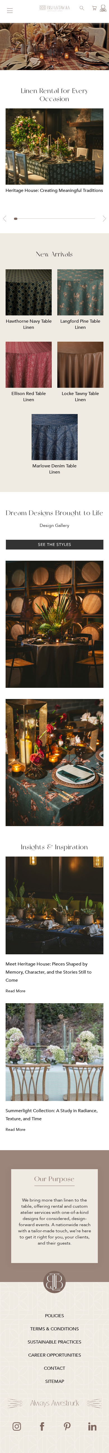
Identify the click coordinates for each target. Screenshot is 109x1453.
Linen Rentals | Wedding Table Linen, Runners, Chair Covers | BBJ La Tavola (54, 8)
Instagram (17, 1426)
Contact (54, 1368)
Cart (93, 9)
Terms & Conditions (54, 1329)
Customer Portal (102, 9)
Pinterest (67, 1426)
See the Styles (54, 544)
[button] (4, 218)
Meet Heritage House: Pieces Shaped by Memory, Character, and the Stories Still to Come (49, 972)
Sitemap (54, 1381)
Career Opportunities (54, 1355)
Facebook (42, 1426)
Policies (54, 1316)
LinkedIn (92, 1426)
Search (81, 9)
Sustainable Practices (54, 1342)
